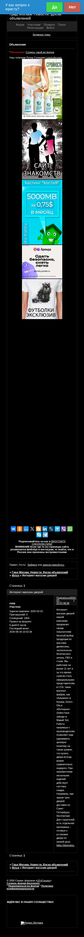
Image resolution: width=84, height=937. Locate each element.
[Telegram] (45, 534)
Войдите (32, 564)
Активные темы (41, 34)
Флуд (15, 575)
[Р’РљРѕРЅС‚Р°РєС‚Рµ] (13, 529)
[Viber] (63, 529)
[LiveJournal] (51, 529)
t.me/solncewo (54, 57)
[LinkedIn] (44, 529)
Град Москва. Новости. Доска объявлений (40, 572)
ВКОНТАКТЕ (58, 541)
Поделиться (63, 597)
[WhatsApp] (70, 529)
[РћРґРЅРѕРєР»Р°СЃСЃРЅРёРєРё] (19, 529)
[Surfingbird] (57, 529)
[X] (32, 529)
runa (12, 603)
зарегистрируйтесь (53, 564)
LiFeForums (43, 880)
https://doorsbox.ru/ (67, 845)
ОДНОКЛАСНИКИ (42, 544)
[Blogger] (38, 529)
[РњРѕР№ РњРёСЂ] (26, 529)
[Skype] (39, 534)
